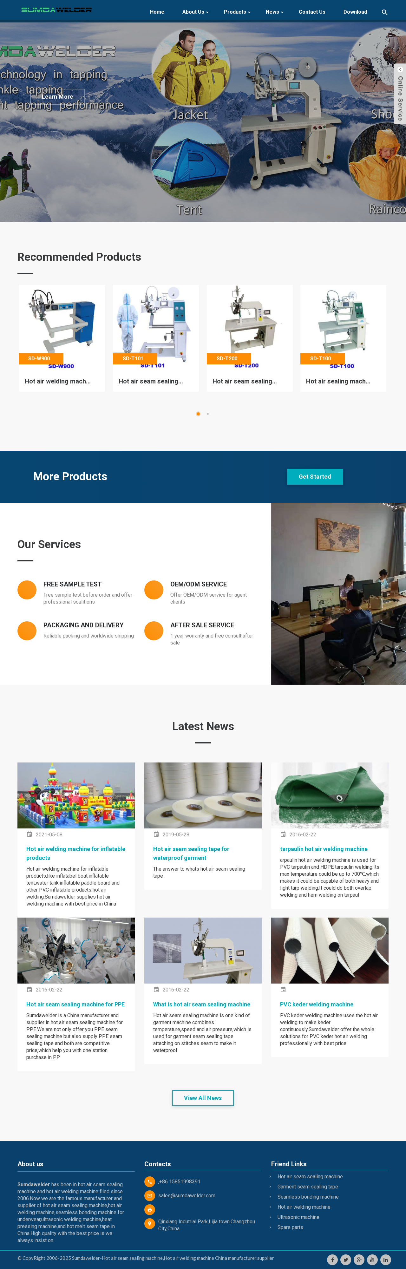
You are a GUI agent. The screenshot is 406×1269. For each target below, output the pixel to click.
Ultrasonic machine (298, 1217)
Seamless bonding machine (308, 1197)
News (272, 12)
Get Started (315, 476)
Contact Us (312, 12)
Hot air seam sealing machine (310, 1177)
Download (355, 12)
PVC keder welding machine (316, 1004)
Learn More (57, 96)
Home (157, 12)
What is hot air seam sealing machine (201, 1004)
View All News (203, 1098)
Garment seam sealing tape (308, 1187)
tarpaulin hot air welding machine (324, 849)
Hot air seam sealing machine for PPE (75, 1004)
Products (235, 12)
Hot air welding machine (304, 1207)
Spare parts (290, 1227)
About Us (193, 12)
